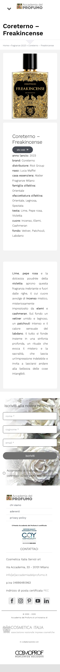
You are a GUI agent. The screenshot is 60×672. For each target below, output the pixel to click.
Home (6, 45)
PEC (46, 590)
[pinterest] (29, 600)
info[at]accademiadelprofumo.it (26, 574)
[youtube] (37, 600)
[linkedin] (46, 600)
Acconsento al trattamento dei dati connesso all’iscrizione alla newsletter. (32, 473)
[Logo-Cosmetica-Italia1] (29, 625)
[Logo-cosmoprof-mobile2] (29, 650)
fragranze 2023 (18, 45)
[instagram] (20, 600)
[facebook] (12, 600)
